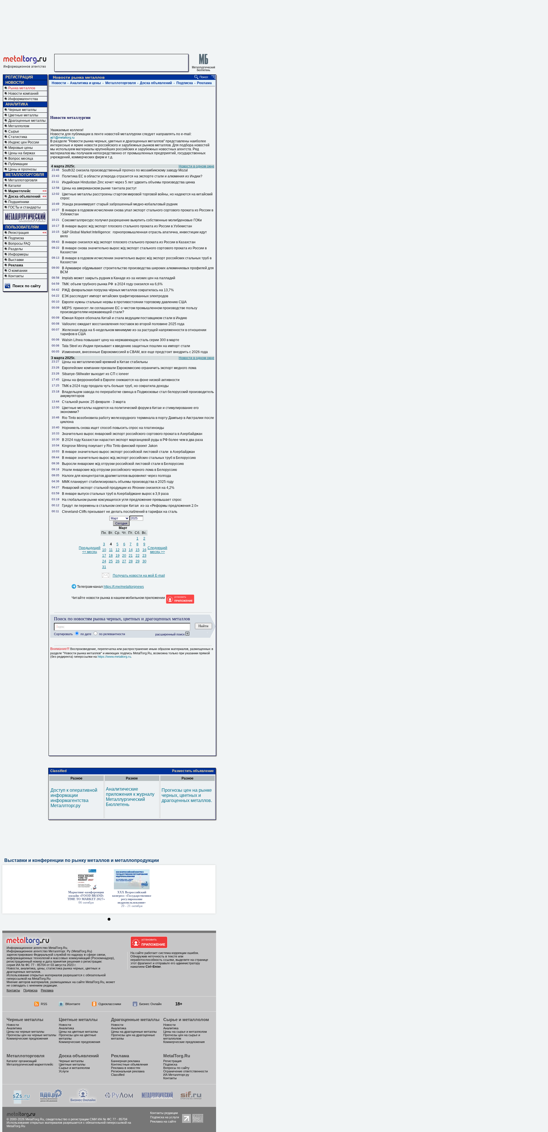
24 (104, 561)
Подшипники (18, 202)
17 (104, 556)
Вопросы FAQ (19, 244)
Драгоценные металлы (27, 121)
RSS (44, 1004)
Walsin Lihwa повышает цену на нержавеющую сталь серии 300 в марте (120, 340)
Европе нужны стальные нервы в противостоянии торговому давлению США (124, 302)
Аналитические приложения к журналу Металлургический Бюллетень (130, 797)
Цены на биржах (21, 153)
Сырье (13, 131)
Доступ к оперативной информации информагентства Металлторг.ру (74, 798)
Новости (59, 83)
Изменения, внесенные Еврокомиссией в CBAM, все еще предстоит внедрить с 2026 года (135, 352)
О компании (17, 271)
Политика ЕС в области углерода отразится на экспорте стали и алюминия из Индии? (133, 176)
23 (144, 556)
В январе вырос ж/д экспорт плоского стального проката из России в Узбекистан (127, 226)
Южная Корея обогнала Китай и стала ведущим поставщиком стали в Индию (124, 318)
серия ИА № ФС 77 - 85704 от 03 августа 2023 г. (41, 965)
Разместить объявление (193, 771)
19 (118, 556)
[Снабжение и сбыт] (21, 1102)
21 (131, 556)
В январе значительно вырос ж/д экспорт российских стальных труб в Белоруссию (129, 458)
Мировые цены (20, 148)
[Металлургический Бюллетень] (157, 1101)
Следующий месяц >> (157, 550)
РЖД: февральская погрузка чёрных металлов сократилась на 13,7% (118, 290)
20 (124, 556)
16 (144, 550)
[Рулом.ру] (119, 1101)
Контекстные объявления (129, 1064)
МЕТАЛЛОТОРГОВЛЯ (24, 175)
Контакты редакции (164, 1113)
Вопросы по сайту (176, 1068)
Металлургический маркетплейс (30, 1064)
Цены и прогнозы (22, 169)
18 (111, 556)
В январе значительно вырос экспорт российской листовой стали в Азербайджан (128, 452)
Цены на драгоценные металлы (134, 1031)
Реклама (15, 265)
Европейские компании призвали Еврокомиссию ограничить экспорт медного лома (130, 368)
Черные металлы (22, 110)
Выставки (16, 260)
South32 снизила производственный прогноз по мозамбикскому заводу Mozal (126, 170)
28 (131, 561)
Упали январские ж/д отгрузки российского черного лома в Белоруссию (119, 470)
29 (138, 561)
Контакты (16, 276)
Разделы (15, 249)
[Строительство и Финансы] (191, 1101)
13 (124, 550)
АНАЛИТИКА (16, 104)
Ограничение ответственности (185, 1071)
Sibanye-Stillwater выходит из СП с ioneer (96, 374)
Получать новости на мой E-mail (139, 576)
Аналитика (14, 1028)
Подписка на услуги (164, 1117)
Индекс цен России (23, 142)
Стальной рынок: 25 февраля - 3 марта (94, 402)
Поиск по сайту (27, 286)
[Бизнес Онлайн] (83, 1101)
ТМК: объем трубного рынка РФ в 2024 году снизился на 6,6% (112, 284)
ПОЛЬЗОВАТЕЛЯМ (22, 227)
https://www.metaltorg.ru (114, 656)
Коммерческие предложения (27, 1038)
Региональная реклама (127, 1071)
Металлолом (18, 126)
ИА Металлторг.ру (176, 1074)
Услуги (63, 1071)
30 (144, 561)
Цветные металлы (23, 115)
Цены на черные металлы (25, 1031)
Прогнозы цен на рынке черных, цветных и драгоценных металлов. (187, 795)
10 (104, 550)
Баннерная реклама (125, 1061)
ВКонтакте (72, 1004)
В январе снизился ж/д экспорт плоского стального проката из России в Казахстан (129, 242)
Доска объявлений (24, 197)
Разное (76, 778)
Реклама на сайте (163, 1121)
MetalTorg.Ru (176, 1055)
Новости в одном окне (196, 166)
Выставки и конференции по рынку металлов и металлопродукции (81, 860)
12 (118, 550)
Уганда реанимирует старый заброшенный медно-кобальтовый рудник (120, 204)
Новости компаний (23, 94)
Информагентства (23, 99)
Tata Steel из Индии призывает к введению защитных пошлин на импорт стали (126, 346)
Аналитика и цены (85, 83)
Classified (58, 771)
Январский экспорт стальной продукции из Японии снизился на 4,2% (118, 488)
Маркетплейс (19, 191)
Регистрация (18, 233)
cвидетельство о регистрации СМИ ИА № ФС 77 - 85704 (86, 1119)
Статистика (17, 137)
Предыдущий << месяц (89, 550)
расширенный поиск (170, 634)
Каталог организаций (22, 1061)
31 (104, 567)
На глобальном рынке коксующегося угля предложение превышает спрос (122, 500)
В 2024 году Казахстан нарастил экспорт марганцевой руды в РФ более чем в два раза (133, 440)
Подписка (16, 238)
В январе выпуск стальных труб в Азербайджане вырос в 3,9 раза (116, 494)
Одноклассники (109, 1004)
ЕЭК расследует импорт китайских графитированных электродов (115, 296)
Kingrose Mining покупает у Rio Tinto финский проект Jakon (110, 446)
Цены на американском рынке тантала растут (99, 188)
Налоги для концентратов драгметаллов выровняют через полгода (116, 476)
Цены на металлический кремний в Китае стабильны (106, 362)
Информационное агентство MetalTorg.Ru (37, 947)
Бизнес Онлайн (150, 1004)
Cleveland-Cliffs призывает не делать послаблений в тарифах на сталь (119, 512)
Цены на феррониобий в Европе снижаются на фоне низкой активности (121, 380)
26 (118, 561)
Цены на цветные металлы (78, 1031)
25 (111, 561)
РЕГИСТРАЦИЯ (19, 77)
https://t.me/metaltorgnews (124, 587)
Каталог (14, 186)
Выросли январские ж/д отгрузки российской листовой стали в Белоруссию (123, 464)
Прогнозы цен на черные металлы (31, 1035)
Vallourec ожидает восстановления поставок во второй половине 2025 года (123, 324)
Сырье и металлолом (186, 1019)
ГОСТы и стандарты (24, 207)
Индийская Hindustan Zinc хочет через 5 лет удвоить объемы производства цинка (129, 182)
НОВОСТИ (14, 82)
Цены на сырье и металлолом (185, 1031)
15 (138, 550)
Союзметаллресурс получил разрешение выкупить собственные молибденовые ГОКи (132, 220)
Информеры (18, 254)
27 (124, 561)
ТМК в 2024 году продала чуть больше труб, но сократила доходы (115, 386)
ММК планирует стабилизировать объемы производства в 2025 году (118, 482)
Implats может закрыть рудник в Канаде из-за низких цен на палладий (119, 278)
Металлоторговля (22, 180)
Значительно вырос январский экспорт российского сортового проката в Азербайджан (132, 434)
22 (138, 556)
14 (131, 550)
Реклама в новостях (125, 1068)
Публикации (18, 164)
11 (111, 550)
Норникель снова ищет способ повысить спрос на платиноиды (113, 428)
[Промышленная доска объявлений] (51, 1101)
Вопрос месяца (20, 159)
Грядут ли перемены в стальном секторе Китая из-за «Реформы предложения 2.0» (130, 506)
